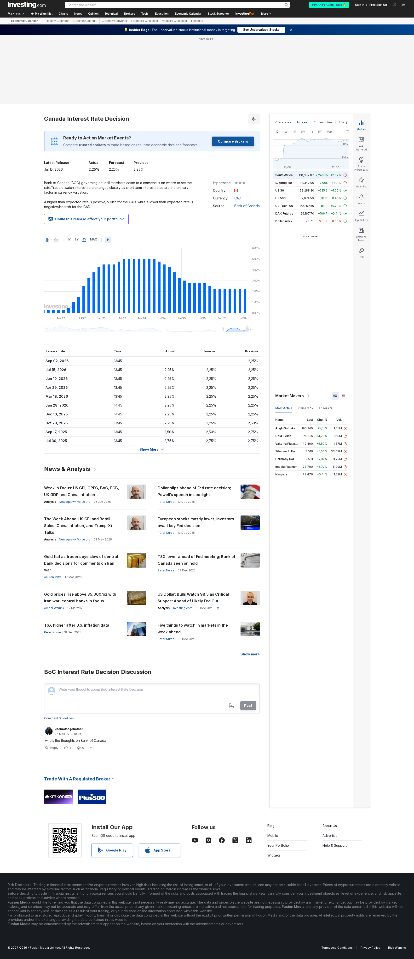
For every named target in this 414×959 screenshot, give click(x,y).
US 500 (280, 198)
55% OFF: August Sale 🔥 (329, 4)
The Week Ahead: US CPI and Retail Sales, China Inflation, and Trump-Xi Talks (78, 525)
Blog (271, 826)
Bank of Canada (247, 206)
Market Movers (289, 395)
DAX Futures (284, 213)
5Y (84, 239)
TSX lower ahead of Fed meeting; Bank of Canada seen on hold (197, 560)
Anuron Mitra (53, 577)
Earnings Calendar (85, 21)
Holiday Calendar (57, 21)
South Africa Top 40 (289, 175)
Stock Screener (218, 13)
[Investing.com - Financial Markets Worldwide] (27, 4)
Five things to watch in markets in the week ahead (193, 628)
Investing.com (182, 608)
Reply (54, 747)
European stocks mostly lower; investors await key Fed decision (196, 522)
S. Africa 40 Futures (289, 183)
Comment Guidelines (59, 718)
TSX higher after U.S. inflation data (76, 625)
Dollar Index (283, 221)
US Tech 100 (284, 206)
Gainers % (305, 408)
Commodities (323, 122)
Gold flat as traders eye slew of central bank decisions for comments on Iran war (81, 563)
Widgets (274, 855)
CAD (237, 198)
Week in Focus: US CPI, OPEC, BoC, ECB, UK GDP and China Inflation (81, 491)
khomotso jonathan (69, 729)
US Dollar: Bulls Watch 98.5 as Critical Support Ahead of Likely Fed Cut (193, 597)
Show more (250, 654)
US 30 (279, 190)
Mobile (272, 835)
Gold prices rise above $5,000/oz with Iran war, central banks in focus (80, 597)
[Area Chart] (56, 240)
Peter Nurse (166, 501)
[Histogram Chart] (47, 240)
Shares (344, 122)
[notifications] (394, 4)
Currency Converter (114, 21)
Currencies (283, 122)
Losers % (326, 408)
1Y (69, 239)
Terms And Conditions (337, 947)
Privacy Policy (370, 947)
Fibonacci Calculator (144, 21)
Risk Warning (397, 947)
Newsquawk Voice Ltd (74, 501)
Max (93, 239)
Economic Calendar (188, 13)
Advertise (330, 835)
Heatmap (197, 21)
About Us (329, 826)
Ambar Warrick (54, 608)
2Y (77, 239)
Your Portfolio (278, 845)
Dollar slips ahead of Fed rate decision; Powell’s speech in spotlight (194, 491)
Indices (302, 122)
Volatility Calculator (174, 21)
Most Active (283, 408)
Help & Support (334, 845)
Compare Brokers (233, 141)
